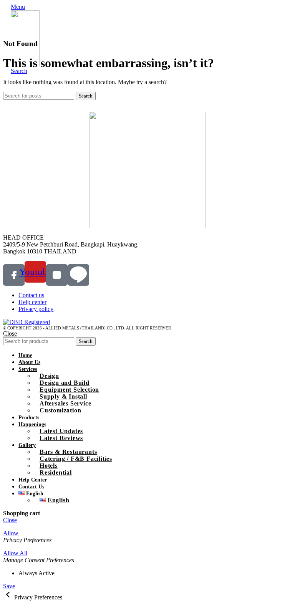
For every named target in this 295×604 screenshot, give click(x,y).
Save (9, 586)
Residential (56, 472)
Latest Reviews (61, 438)
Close (10, 333)
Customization (60, 410)
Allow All (15, 553)
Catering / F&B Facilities (76, 458)
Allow (10, 533)
